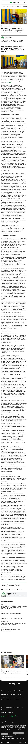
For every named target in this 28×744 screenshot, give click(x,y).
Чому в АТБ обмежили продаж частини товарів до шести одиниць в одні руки (13, 624)
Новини (3, 690)
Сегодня (9, 82)
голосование (11, 585)
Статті (9, 690)
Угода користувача (6, 697)
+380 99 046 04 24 (7, 712)
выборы (4, 585)
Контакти (19, 694)
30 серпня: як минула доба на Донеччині (11, 613)
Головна (3, 6)
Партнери (16, 699)
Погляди (21, 690)
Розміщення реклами (19, 697)
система (18, 585)
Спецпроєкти (4, 694)
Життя (15, 690)
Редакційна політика (6, 699)
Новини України (10, 6)
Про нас (13, 694)
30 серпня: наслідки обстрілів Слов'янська (11, 618)
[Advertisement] (14, 640)
